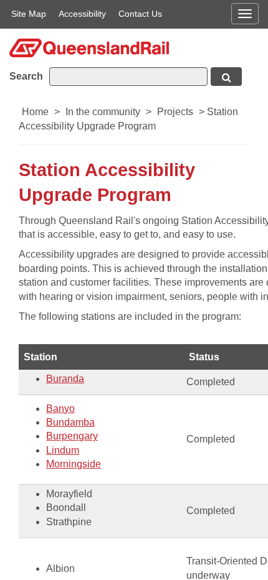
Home (35, 111)
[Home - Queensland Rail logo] (89, 47)
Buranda (65, 378)
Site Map (28, 14)
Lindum (62, 450)
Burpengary (72, 436)
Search (26, 76)
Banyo (60, 408)
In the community (102, 111)
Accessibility (82, 14)
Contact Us (140, 14)
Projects (175, 111)
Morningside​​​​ (73, 464)
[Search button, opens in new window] (226, 76)
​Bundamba (70, 422)
